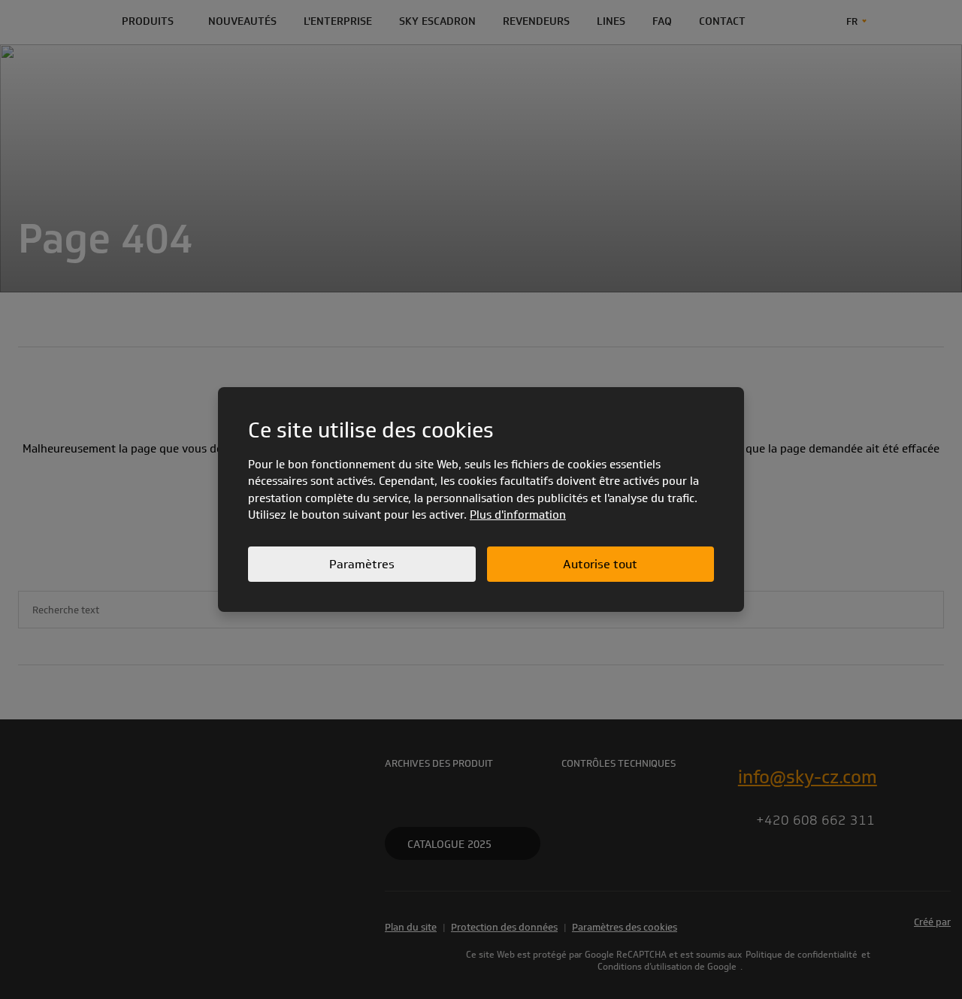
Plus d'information (518, 515)
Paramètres (362, 564)
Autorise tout (600, 564)
